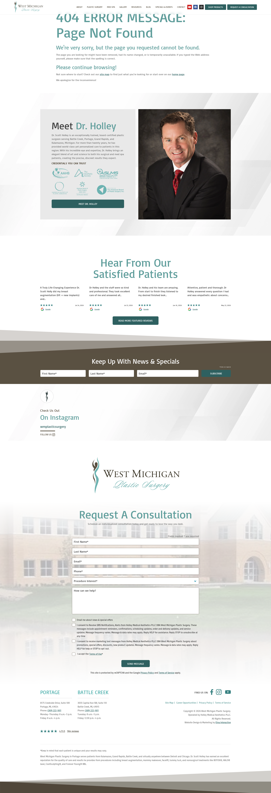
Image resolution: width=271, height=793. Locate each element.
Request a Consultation (242, 7)
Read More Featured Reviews (135, 320)
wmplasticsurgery (53, 426)
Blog (148, 7)
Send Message (135, 663)
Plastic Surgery (94, 7)
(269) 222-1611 (54, 710)
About (79, 7)
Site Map (169, 702)
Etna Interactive (223, 722)
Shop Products (215, 7)
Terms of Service (166, 672)
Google (48, 309)
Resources (136, 7)
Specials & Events (164, 7)
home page (178, 74)
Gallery (123, 7)
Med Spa (111, 7)
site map (104, 74)
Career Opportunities (186, 702)
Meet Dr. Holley (88, 203)
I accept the (83, 654)
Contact (181, 7)
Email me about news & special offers (95, 619)
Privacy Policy (147, 672)
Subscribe (216, 373)
